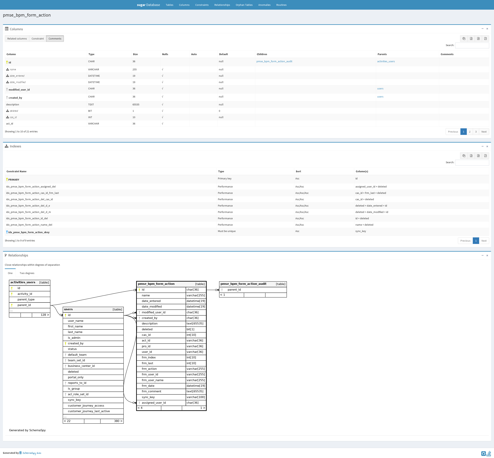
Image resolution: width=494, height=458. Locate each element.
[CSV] (478, 38)
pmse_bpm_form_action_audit (274, 61)
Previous (453, 131)
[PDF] (485, 38)
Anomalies (264, 5)
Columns (184, 5)
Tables (171, 5)
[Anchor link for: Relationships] (30, 255)
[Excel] (471, 38)
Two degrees (27, 273)
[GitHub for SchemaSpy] (483, 454)
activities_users (386, 61)
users (380, 88)
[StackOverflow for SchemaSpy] (488, 454)
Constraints (202, 5)
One (10, 273)
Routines (281, 5)
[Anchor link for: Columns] (25, 29)
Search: (450, 45)
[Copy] (464, 38)
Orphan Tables (244, 5)
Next (484, 131)
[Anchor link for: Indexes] (23, 146)
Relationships (222, 5)
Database (148, 5)
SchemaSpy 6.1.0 (31, 453)
